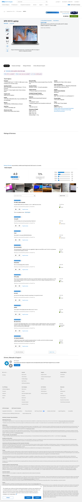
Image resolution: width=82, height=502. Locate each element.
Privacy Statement (28, 411)
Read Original (27, 212)
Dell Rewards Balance (26, 383)
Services (3, 395)
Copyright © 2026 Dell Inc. (7, 411)
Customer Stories (25, 404)
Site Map (4, 374)
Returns (42, 378)
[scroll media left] (5, 187)
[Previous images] (7, 27)
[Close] (41, 486)
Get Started (17, 365)
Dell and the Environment (59, 111)
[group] (25, 36)
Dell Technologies (5, 408)
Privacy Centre (63, 397)
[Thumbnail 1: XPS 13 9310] (7, 30)
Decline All (28, 497)
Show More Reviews (19, 352)
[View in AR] (7, 50)
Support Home (43, 374)
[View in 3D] (7, 46)
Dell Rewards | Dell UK (31, 428)
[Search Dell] (46, 2)
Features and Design (16, 65)
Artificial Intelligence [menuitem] (5, 4)
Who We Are (24, 389)
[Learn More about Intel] (74, 12)
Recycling (23, 399)
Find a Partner (43, 389)
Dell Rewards (62, 391)
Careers (23, 391)
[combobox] (32, 2)
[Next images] (7, 43)
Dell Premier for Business (75, 4)
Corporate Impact (25, 402)
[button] (58, 1)
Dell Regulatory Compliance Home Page (62, 109)
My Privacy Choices (38, 411)
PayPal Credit (43, 22)
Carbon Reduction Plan (27, 413)
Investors (23, 395)
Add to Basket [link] (74, 16)
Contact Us (62, 376)
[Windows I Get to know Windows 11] (52, 12)
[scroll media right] (77, 187)
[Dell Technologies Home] (7, 1)
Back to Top (52, 352)
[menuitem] (15, 4)
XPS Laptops (18, 11)
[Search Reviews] (34, 196)
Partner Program (44, 393)
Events (61, 393)
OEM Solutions (43, 391)
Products (4, 391)
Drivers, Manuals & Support (39, 65)
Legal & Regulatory (61, 411)
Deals (3, 397)
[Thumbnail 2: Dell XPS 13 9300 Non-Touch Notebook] (7, 34)
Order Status (24, 376)
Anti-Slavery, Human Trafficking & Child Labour (11, 413)
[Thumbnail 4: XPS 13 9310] (7, 41)
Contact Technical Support (46, 376)
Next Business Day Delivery (29, 479)
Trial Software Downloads (65, 402)
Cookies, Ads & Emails (51, 411)
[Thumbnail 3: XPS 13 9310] (7, 37)
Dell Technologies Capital (26, 393)
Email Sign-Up (62, 395)
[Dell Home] (4, 11)
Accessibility (70, 411)
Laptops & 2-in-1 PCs (11, 11)
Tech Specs (6, 65)
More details (64, 435)
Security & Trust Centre (64, 399)
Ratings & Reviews (27, 65)
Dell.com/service (18, 446)
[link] (65, 1)
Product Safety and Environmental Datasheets (64, 108)
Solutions (4, 393)
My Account (24, 374)
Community (62, 374)
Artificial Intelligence (6, 389)
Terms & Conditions (18, 411)
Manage (8, 497)
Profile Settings (24, 378)
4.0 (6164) (12, 23)
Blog (61, 389)
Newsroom (24, 397)
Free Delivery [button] (56, 20)
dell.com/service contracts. (71, 469)
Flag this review (25, 209)
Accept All (37, 497)
